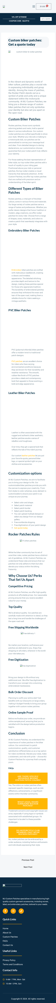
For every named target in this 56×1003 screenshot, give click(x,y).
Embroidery (16, 270)
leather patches (28, 455)
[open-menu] (33, 6)
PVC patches (17, 361)
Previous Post (28, 860)
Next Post (28, 867)
